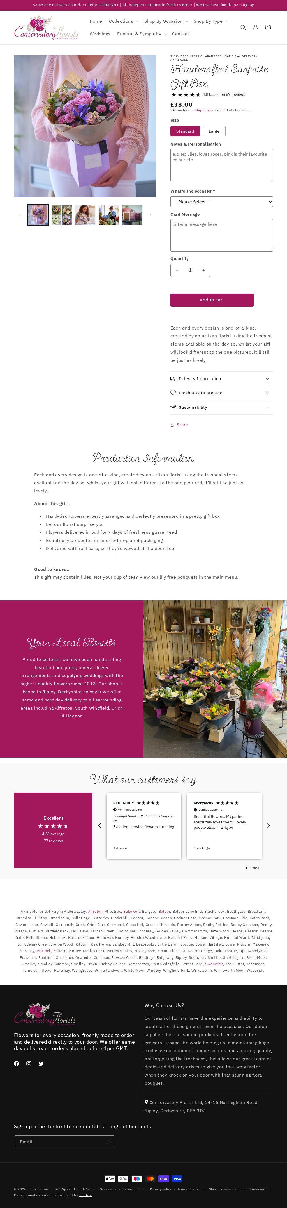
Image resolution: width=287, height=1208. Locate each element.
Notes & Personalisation (195, 144)
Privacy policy (161, 1189)
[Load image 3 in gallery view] (85, 215)
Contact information (254, 1189)
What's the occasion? (192, 191)
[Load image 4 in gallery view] (108, 215)
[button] (123, 21)
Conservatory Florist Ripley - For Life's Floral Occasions (72, 1189)
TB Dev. (85, 1195)
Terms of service (190, 1189)
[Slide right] (150, 215)
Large (214, 131)
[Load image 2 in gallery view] (61, 215)
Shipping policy (221, 1189)
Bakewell (131, 911)
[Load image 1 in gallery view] (38, 215)
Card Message (185, 214)
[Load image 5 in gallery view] (132, 215)
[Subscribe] (108, 1141)
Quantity (179, 258)
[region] (184, 825)
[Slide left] (20, 215)
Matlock (44, 950)
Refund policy (133, 1189)
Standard (185, 131)
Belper (164, 911)
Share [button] (182, 424)
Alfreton (95, 911)
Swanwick (214, 964)
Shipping (202, 110)
